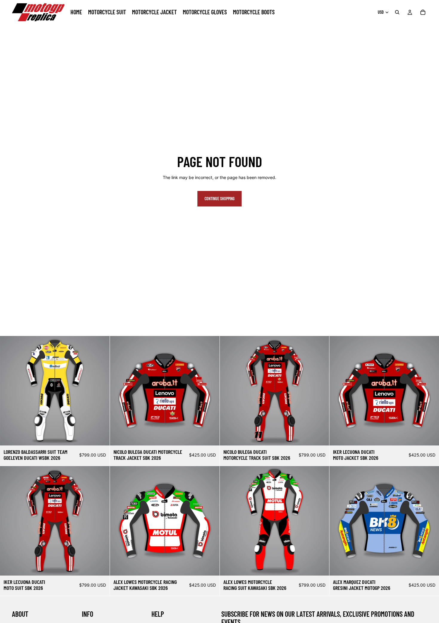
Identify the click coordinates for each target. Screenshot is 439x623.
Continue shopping (219, 198)
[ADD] (100, 436)
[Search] (397, 12)
